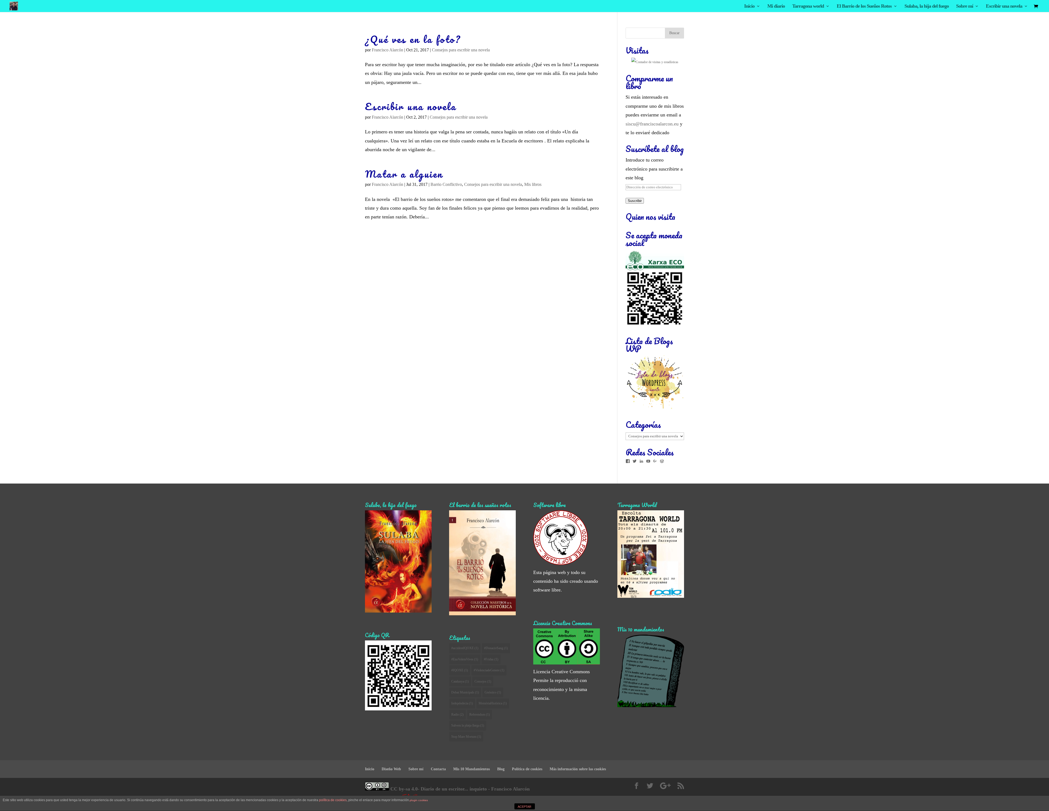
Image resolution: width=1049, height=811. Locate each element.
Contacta (438, 769)
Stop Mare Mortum (466, 737)
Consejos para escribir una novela (461, 50)
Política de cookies (527, 769)
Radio (457, 714)
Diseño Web (391, 769)
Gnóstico (493, 692)
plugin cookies (419, 800)
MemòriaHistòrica (493, 703)
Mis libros (532, 184)
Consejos (483, 681)
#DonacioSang (496, 648)
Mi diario (776, 6)
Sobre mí (964, 6)
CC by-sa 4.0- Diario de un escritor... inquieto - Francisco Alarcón (459, 789)
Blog (501, 769)
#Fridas (491, 659)
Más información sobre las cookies (578, 769)
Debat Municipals (465, 692)
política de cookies (333, 800)
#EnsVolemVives (464, 659)
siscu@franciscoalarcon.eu (652, 124)
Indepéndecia (462, 703)
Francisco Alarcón (387, 50)
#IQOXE (459, 670)
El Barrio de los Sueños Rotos (864, 6)
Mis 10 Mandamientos (471, 769)
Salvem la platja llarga (467, 725)
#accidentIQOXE (464, 648)
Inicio (749, 6)
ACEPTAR (524, 806)
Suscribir (635, 201)
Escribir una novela (1004, 6)
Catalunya (460, 681)
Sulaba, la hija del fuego (926, 6)
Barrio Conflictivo (446, 184)
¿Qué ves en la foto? (413, 39)
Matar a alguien (404, 174)
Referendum (479, 714)
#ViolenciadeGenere (489, 670)
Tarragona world (808, 6)
